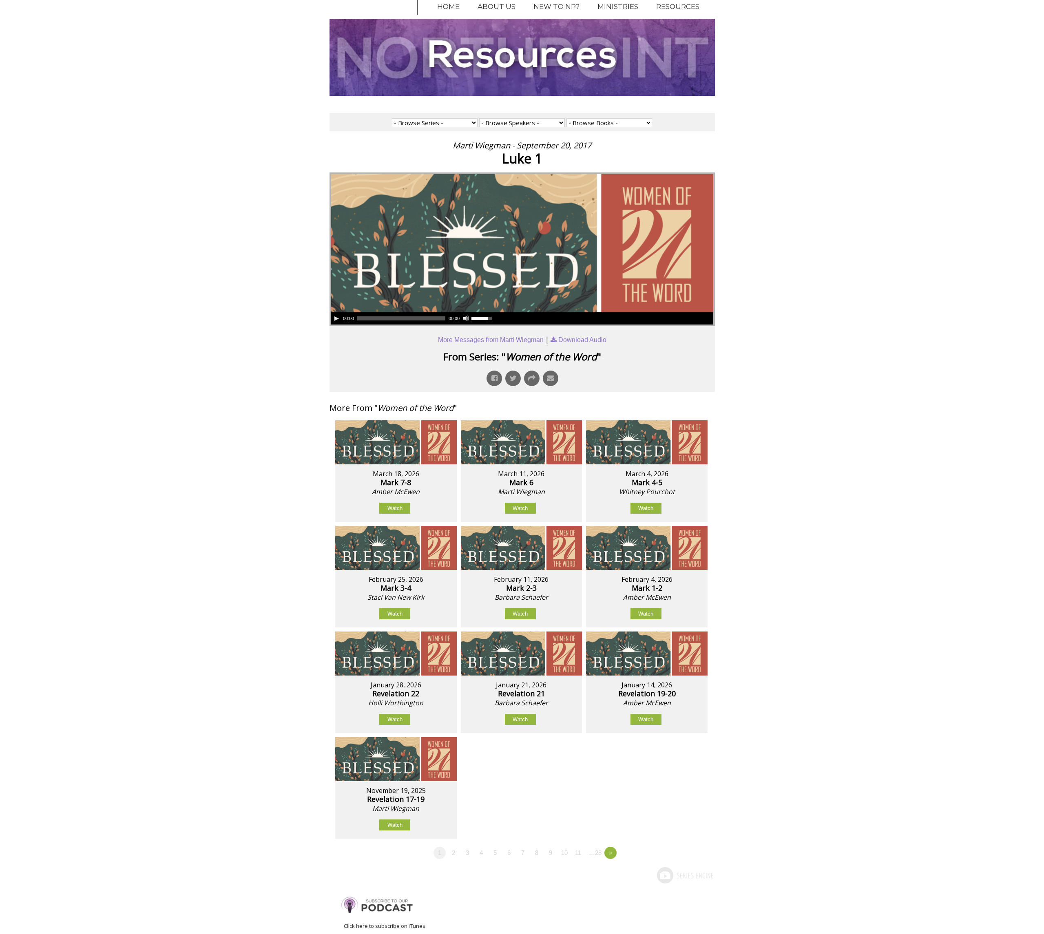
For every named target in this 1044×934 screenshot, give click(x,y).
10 (564, 852)
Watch (395, 508)
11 (578, 852)
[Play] (336, 318)
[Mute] (466, 318)
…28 (595, 852)
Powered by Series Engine (685, 875)
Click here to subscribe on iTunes (384, 926)
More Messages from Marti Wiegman (491, 339)
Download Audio (582, 339)
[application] (412, 318)
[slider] (482, 317)
